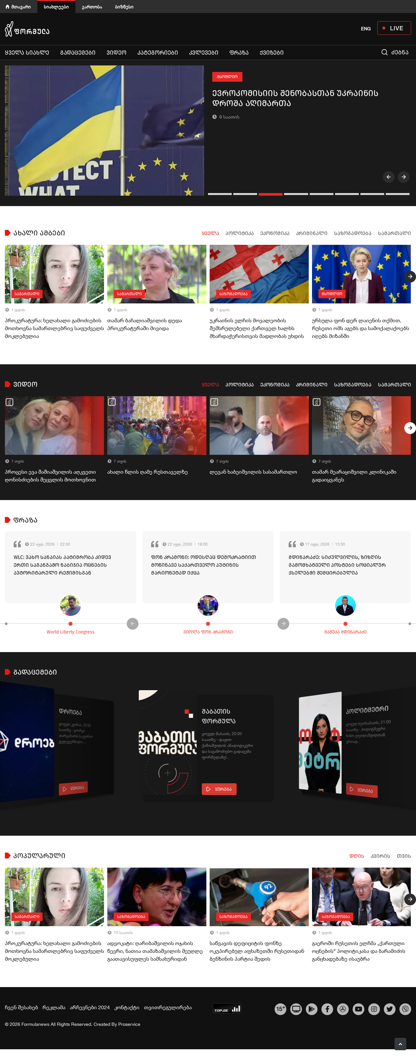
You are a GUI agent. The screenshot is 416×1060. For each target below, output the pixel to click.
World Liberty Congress (71, 632)
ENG (366, 28)
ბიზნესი (124, 6)
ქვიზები (272, 52)
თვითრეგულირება (168, 1007)
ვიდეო (116, 52)
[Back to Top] (400, 1044)
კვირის (380, 856)
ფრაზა (239, 52)
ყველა (210, 233)
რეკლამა (54, 1007)
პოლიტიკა (240, 233)
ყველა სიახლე (27, 52)
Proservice (129, 1024)
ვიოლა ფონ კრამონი (208, 632)
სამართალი (394, 233)
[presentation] (389, 177)
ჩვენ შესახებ (21, 1007)
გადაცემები (78, 52)
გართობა (92, 6)
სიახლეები (56, 6)
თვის (404, 856)
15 (280, 1008)
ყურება (77, 788)
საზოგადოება (352, 233)
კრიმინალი (312, 233)
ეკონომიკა (275, 233)
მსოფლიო (227, 77)
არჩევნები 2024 (90, 1007)
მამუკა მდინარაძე (345, 632)
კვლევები (203, 52)
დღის (356, 856)
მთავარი (21, 6)
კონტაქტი (126, 1007)
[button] (220, 194)
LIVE (396, 28)
